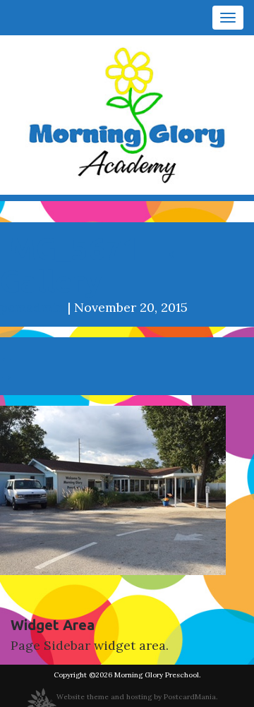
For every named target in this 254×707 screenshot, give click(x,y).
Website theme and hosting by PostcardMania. (136, 696)
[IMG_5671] (113, 489)
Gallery (96, 265)
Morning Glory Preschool (156, 674)
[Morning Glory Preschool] (127, 114)
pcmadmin (32, 307)
